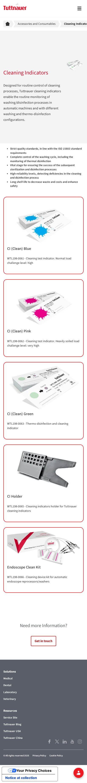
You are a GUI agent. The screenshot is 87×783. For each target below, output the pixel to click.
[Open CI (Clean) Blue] (43, 235)
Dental (7, 685)
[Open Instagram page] (79, 741)
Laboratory (10, 692)
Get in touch (43, 641)
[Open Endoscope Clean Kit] (43, 560)
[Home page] (8, 24)
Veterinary (9, 699)
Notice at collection (21, 778)
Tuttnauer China (13, 738)
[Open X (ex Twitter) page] (57, 741)
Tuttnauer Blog (12, 724)
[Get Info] (78, 773)
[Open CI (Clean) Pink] (43, 318)
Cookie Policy (56, 755)
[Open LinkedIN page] (64, 741)
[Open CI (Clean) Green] (43, 400)
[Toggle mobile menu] (79, 8)
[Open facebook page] (49, 741)
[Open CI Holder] (43, 483)
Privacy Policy (39, 755)
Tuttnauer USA (12, 731)
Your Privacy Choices (34, 770)
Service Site (10, 718)
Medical (8, 678)
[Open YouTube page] (72, 741)
